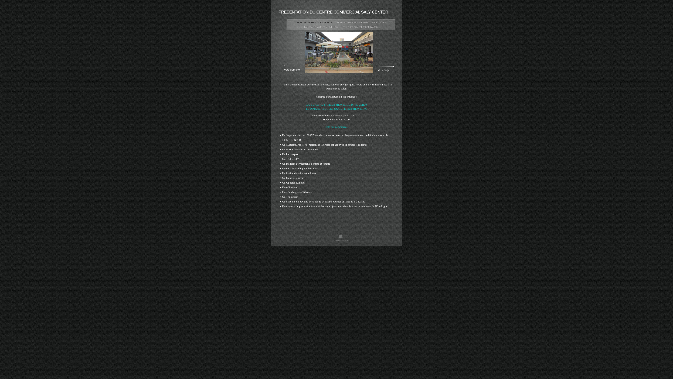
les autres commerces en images (360, 27)
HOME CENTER (379, 23)
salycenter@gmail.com (342, 115)
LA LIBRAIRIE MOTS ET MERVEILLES (321, 27)
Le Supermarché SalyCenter (352, 23)
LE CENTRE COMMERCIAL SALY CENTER (314, 23)
